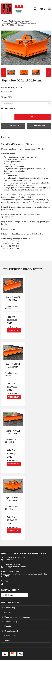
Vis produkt (13, 330)
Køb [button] (32, 117)
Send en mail (40, 126)
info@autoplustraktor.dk (16, 567)
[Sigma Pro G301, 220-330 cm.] (13, 419)
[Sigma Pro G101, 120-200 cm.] (13, 285)
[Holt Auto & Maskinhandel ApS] (6, 8)
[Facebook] (2, 584)
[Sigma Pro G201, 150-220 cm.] (13, 352)
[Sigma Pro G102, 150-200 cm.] (13, 486)
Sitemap (4, 581)
